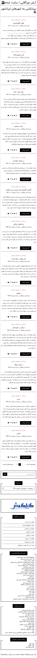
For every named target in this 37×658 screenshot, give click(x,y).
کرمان (18, 433)
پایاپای (28, 532)
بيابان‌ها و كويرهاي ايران (28, 569)
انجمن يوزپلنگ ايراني (28, 564)
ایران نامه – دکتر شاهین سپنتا (26, 565)
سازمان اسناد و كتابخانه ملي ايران (25, 580)
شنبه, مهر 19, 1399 (13, 367)
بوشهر (18, 293)
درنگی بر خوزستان (18, 327)
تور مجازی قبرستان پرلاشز (27, 572)
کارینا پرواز (31, 623)
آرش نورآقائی (23, 26)
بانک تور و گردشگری (28, 567)
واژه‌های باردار (26, 525)
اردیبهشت (27, 542)
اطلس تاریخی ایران (29, 561)
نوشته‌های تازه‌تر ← (30, 464)
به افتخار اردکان (18, 224)
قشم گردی (31, 591)
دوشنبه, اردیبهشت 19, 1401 (13, 163)
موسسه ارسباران (30, 597)
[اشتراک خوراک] (35, 12)
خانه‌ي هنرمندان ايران (28, 575)
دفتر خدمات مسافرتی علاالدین (26, 612)
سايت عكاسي (30, 581)
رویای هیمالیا (30, 578)
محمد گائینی (31, 628)
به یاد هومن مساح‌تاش (24, 545)
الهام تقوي (31, 644)
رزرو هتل (31, 577)
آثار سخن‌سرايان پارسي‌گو (27, 559)
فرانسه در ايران (30, 589)
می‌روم (27, 539)
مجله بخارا (31, 594)
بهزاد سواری (31, 645)
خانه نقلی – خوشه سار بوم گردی (25, 573)
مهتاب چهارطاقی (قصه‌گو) (27, 629)
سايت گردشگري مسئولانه (27, 585)
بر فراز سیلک (18, 364)
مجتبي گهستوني (30, 647)
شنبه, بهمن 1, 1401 (13, 26)
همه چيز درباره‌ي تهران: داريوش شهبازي (23, 599)
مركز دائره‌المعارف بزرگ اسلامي (26, 596)
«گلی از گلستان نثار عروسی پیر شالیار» (19, 190)
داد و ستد (27, 522)
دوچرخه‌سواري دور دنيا (28, 613)
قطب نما (32, 592)
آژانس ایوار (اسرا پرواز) (28, 610)
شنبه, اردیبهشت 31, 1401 (12, 95)
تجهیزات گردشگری (29, 570)
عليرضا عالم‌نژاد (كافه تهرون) (26, 621)
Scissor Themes (25, 655)
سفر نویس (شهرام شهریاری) (26, 617)
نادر (33, 631)
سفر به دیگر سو (30, 615)
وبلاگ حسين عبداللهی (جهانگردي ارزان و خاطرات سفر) (19, 632)
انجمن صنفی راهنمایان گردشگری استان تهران (22, 562)
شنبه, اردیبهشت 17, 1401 (12, 193)
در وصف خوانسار (18, 160)
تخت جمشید (18, 126)
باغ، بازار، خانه (18, 92)
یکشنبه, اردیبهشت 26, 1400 (13, 227)
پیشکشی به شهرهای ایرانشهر (18, 20)
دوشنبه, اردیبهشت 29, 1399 (13, 402)
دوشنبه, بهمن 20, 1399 (13, 330)
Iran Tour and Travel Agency (25, 557)
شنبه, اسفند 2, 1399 (12, 261)
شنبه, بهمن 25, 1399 (12, 296)
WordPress (4, 655)
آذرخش (27, 529)
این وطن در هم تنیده (18, 258)
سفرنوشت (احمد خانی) (28, 620)
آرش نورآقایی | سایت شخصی (18, 2)
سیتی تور (31, 586)
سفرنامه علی (30, 618)
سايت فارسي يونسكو (28, 583)
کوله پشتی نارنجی (29, 626)
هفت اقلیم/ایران (18, 23)
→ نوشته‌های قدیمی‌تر (9, 464)
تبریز (18, 399)
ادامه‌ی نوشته (25, 44)
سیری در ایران (30, 588)
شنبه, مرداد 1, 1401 (13, 57)
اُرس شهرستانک (18, 55)
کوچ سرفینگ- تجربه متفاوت (26, 625)
